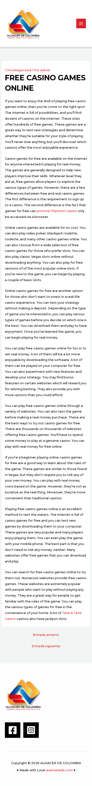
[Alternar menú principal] (81, 23)
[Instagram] (31, 730)
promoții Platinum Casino (57, 211)
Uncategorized (19, 70)
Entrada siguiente (46, 646)
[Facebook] (12, 730)
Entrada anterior (46, 635)
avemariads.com (59, 770)
